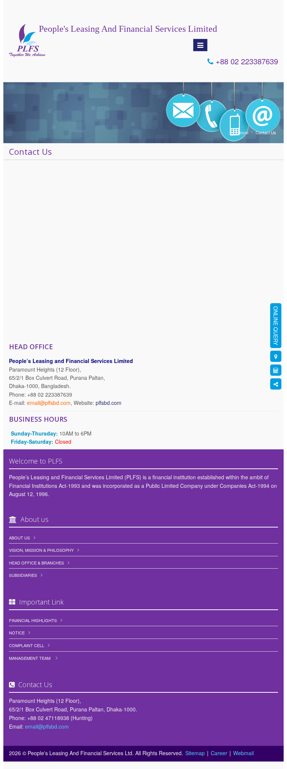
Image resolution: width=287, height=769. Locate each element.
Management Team (29, 658)
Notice (17, 633)
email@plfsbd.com (47, 726)
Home (243, 132)
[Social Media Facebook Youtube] (275, 384)
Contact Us (266, 132)
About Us (19, 538)
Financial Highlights (33, 620)
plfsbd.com (108, 402)
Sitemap (195, 753)
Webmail (243, 753)
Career (219, 753)
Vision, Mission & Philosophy (41, 550)
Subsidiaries (23, 575)
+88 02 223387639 (245, 61)
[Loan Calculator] (275, 370)
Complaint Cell (26, 645)
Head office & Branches (36, 563)
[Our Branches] (275, 356)
